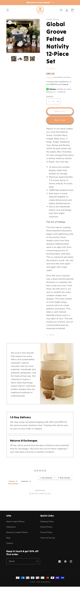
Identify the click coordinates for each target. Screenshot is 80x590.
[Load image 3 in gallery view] (26, 58)
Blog (8, 538)
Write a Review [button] (65, 478)
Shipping (49, 77)
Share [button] (51, 335)
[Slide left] (8, 59)
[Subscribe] (37, 561)
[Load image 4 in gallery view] (32, 58)
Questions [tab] (24, 481)
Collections (11, 527)
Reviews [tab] (12, 481)
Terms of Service (47, 538)
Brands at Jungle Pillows (17, 532)
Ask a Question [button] (47, 478)
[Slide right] (38, 59)
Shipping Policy (47, 521)
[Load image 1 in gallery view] (13, 58)
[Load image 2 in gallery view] (19, 58)
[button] (7, 10)
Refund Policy (46, 527)
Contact (9, 543)
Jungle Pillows (45, 582)
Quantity (49, 96)
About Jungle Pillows (15, 521)
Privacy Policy (46, 532)
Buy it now (60, 120)
